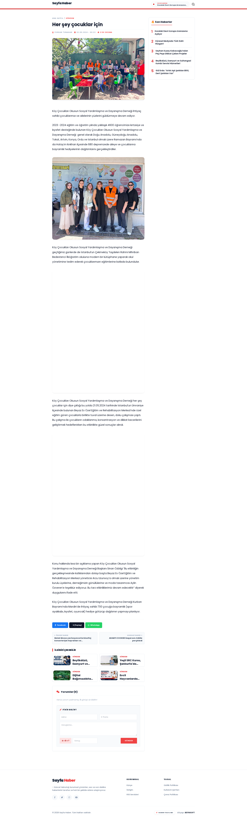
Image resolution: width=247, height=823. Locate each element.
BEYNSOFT (190, 812)
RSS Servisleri (133, 794)
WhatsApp (95, 625)
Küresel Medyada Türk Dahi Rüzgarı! (169, 42)
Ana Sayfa (57, 18)
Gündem (70, 18)
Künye (129, 785)
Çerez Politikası (171, 794)
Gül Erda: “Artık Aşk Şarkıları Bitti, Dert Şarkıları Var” (172, 72)
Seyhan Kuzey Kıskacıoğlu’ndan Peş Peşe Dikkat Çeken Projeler (172, 52)
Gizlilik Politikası (171, 785)
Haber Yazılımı (165, 813)
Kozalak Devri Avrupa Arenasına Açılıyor (171, 32)
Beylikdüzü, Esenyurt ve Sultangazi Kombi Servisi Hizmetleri (173, 62)
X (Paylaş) (77, 625)
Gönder (129, 741)
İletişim (130, 790)
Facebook (61, 625)
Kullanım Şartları (171, 790)
